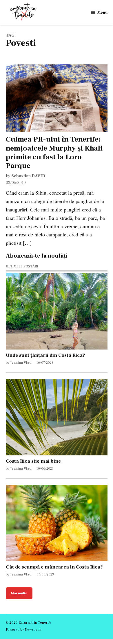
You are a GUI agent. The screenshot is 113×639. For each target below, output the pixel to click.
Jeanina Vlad (21, 363)
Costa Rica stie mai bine (33, 461)
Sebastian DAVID (28, 176)
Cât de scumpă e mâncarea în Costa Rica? (54, 567)
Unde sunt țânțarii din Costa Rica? (45, 355)
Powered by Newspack (23, 629)
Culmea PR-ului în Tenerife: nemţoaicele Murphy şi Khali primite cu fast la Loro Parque (54, 152)
